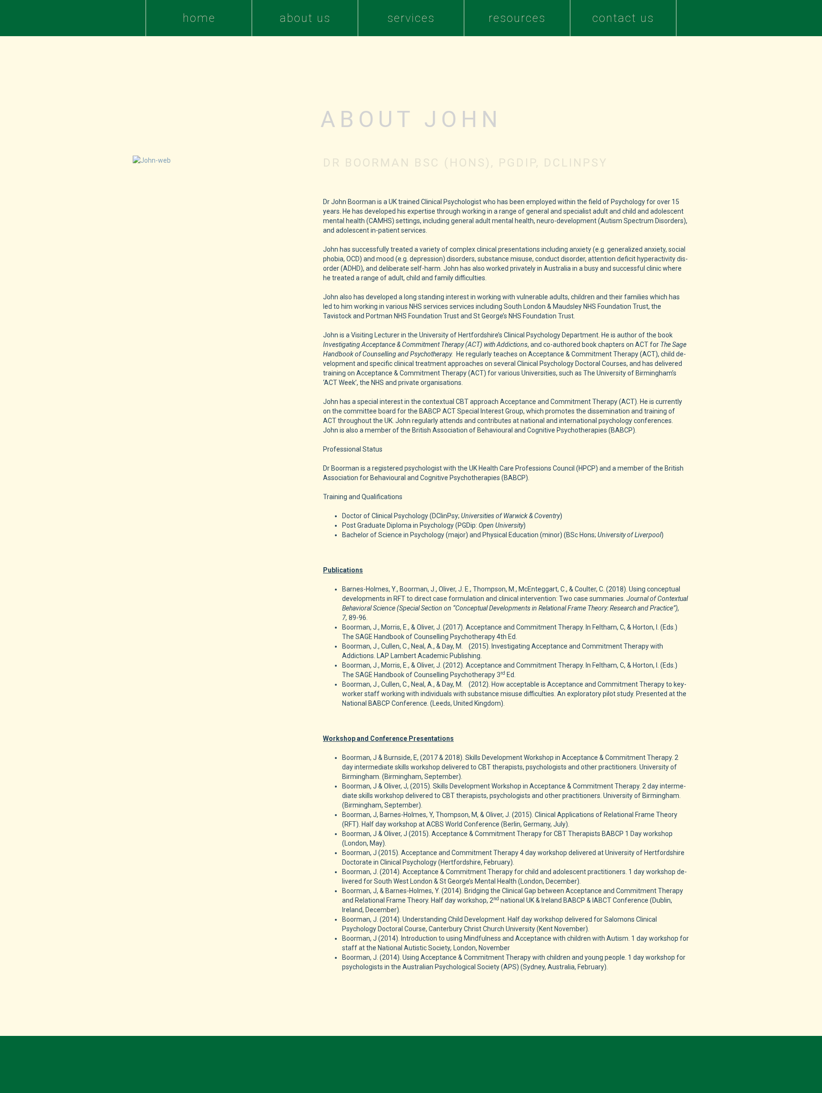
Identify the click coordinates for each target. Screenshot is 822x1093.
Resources (517, 18)
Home (199, 18)
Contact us (623, 18)
